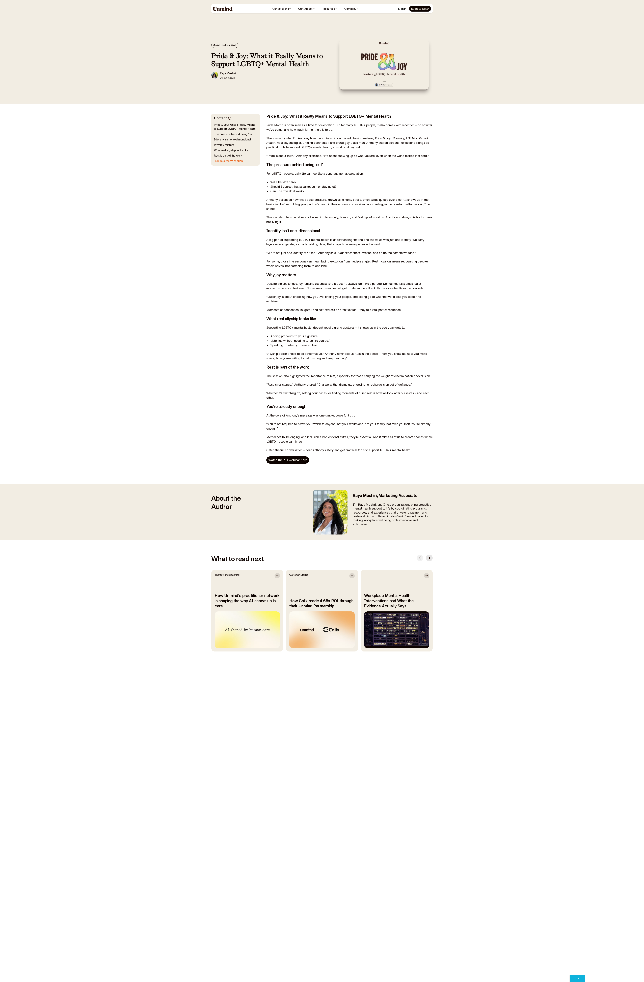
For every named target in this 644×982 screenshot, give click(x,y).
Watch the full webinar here (287, 460)
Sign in (402, 8)
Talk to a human (420, 8)
